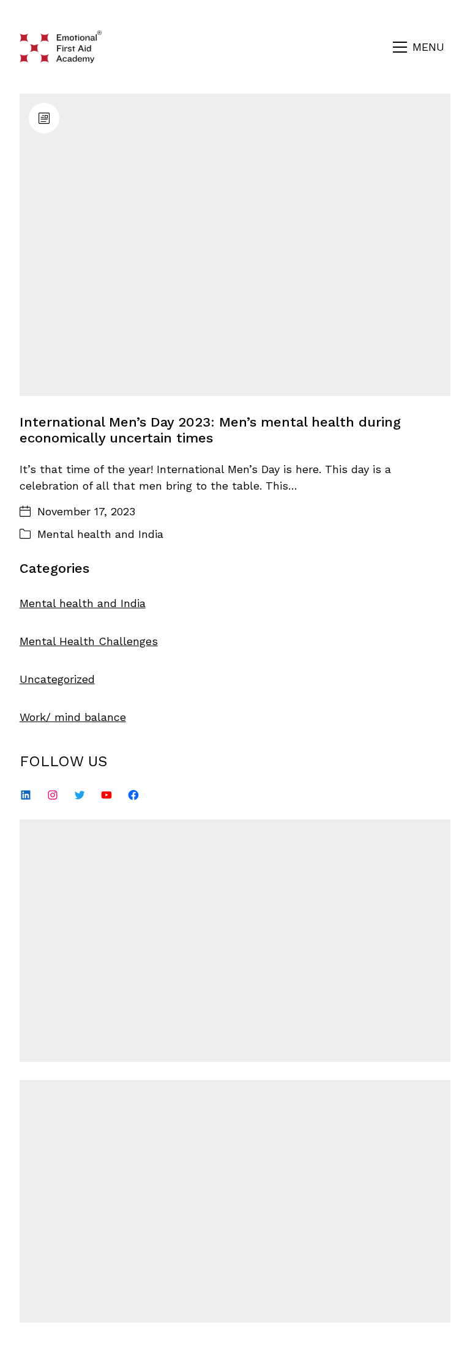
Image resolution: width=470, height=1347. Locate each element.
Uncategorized (57, 679)
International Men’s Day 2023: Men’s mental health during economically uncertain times (210, 430)
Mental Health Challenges (89, 641)
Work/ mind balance (73, 717)
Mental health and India (100, 534)
